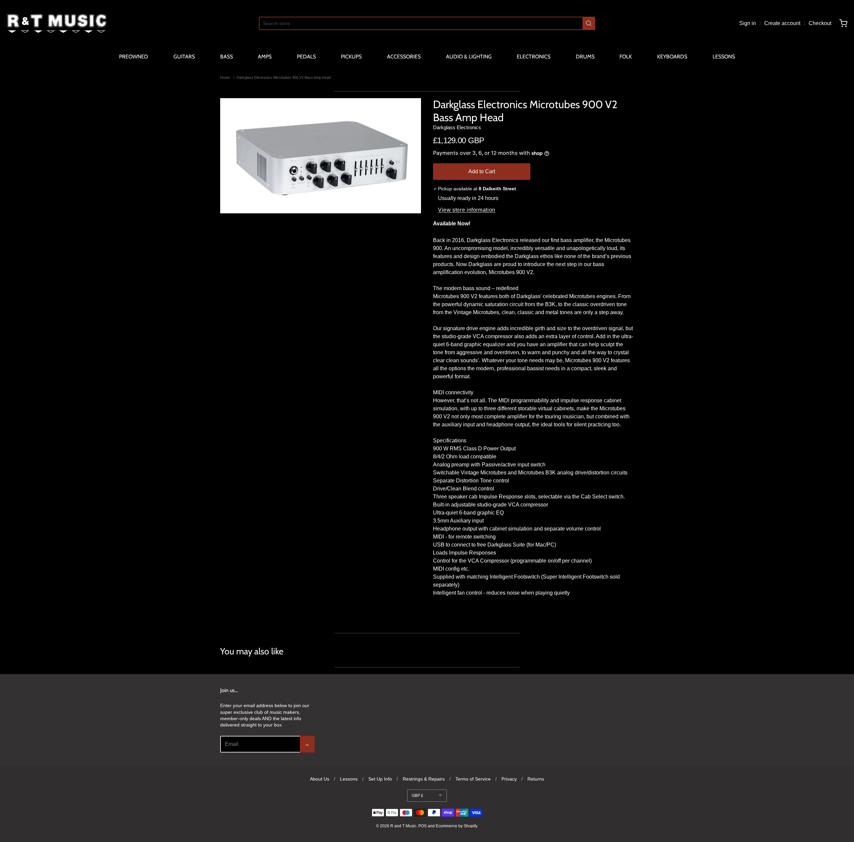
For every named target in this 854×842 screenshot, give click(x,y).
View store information (466, 210)
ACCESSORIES (404, 56)
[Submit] (588, 23)
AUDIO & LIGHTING (469, 56)
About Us (319, 779)
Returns (535, 779)
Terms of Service (473, 779)
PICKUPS (351, 56)
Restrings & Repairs (424, 779)
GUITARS (184, 56)
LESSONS (724, 56)
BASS (226, 56)
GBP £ (417, 795)
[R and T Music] (57, 23)
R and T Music (403, 826)
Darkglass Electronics (457, 127)
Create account (782, 23)
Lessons (349, 779)
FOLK (625, 56)
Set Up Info (380, 779)
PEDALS (306, 56)
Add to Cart (481, 171)
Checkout (820, 23)
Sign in (747, 23)
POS (422, 826)
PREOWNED (133, 56)
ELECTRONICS (533, 56)
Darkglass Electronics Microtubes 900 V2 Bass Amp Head (284, 77)
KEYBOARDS (672, 56)
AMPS (265, 56)
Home (225, 77)
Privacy (509, 779)
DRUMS (585, 56)
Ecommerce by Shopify (456, 826)
